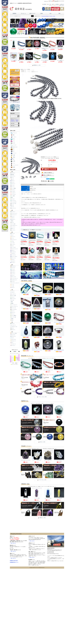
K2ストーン (13, 228)
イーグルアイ (13, 191)
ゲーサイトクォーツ (14, 213)
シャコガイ (13, 242)
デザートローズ (13, 276)
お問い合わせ (61, 5)
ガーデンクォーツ (14, 214)
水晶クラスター (32, 13)
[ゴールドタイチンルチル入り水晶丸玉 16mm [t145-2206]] (32, 235)
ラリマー (50, 16)
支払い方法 (49, 4)
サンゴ (12, 235)
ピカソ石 (12, 300)
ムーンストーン (13, 325)
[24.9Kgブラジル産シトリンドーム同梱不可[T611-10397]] (56, 250)
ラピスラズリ (13, 334)
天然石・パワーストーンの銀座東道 (25, 69)
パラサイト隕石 (13, 295)
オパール (12, 206)
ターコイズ (13, 269)
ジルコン (12, 245)
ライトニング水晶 (14, 333)
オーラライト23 (13, 203)
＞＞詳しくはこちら (13, 543)
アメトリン (13, 186)
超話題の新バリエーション (35, 71)
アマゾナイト (13, 183)
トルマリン (13, 287)
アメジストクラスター (45, 16)
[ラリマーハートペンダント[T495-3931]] (32, 250)
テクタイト (13, 275)
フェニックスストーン (14, 306)
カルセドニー (13, 219)
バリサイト (13, 297)
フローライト (13, 312)
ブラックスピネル (14, 309)
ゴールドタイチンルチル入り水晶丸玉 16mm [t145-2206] (32, 240)
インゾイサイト (13, 194)
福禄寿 (12, 303)
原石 (59, 13)
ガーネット (13, 216)
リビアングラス (13, 339)
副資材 (14, 167)
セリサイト (13, 259)
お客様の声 (62, 4)
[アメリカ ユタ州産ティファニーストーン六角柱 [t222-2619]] (48, 235)
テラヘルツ (29, 71)
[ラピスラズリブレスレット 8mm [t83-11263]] (24, 235)
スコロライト (13, 253)
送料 (53, 4)
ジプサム (12, 241)
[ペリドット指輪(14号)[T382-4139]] (48, 250)
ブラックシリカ (13, 307)
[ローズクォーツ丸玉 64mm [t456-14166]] (24, 250)
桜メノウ (12, 179)
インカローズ (13, 192)
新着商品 (14, 13)
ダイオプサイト (13, 266)
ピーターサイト (13, 298)
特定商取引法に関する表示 (14, 560)
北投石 (12, 318)
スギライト (13, 250)
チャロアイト (13, 272)
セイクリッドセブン (14, 256)
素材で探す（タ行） (23, 71)
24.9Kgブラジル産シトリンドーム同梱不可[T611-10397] (56, 256)
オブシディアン (13, 208)
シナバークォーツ (14, 239)
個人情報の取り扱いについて (14, 562)
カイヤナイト (13, 211)
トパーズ (12, 284)
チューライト (13, 273)
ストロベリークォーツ (14, 248)
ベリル (54, 16)
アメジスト (13, 185)
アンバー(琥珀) (13, 188)
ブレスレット (23, 13)
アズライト (13, 180)
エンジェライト (13, 200)
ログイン (51, 5)
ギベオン (12, 222)
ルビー (12, 342)
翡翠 (12, 301)
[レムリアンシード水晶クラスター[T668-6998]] (56, 235)
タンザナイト (13, 270)
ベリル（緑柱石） (14, 315)
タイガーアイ (13, 267)
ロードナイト (13, 345)
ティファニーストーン (14, 278)
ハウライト (13, 292)
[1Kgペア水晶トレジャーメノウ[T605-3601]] (40, 250)
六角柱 (41, 13)
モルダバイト (13, 329)
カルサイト (13, 217)
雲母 (12, 197)
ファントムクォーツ (14, 304)
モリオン (12, 328)
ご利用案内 (57, 4)
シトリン (12, 238)
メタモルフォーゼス (14, 326)
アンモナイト (13, 189)
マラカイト (13, 323)
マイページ (56, 5)
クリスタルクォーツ (14, 225)
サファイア (13, 233)
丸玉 (50, 13)
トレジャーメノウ (15, 165)
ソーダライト (13, 262)
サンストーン (13, 236)
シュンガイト (13, 244)
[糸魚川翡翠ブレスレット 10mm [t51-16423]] (40, 235)
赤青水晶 (12, 174)
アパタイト (13, 182)
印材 (13, 159)
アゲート (12, 177)
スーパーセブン (13, 247)
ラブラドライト (13, 336)
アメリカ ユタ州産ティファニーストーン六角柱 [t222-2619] (48, 240)
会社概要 (44, 4)
